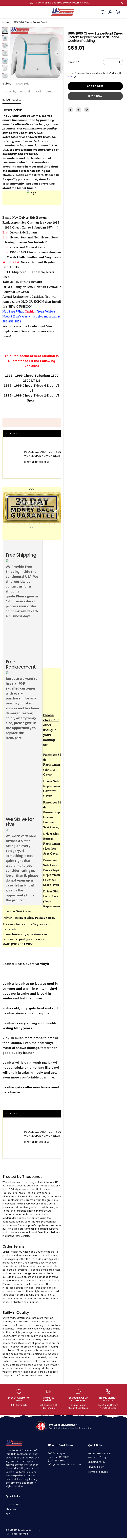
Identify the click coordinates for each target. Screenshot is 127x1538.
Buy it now (95, 96)
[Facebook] (70, 109)
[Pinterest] (86, 109)
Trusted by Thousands (16, 91)
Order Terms (44, 91)
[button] (8, 12)
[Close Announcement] (122, 3)
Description (23, 83)
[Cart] (117, 12)
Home (5, 22)
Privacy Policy (96, 1467)
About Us (11, 1509)
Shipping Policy (96, 1462)
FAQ (8, 1514)
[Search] (102, 12)
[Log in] (110, 12)
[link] (22, 1443)
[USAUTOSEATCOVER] (62, 12)
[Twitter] (78, 109)
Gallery (6, 83)
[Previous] (16, 53)
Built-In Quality (11, 99)
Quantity (73, 62)
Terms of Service (98, 1472)
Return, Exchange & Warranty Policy (99, 1455)
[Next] (57, 53)
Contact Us (12, 1504)
